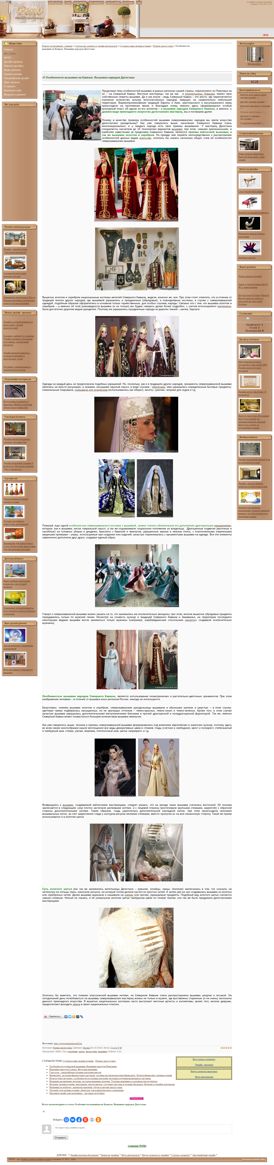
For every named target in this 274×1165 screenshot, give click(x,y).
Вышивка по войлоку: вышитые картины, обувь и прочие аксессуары (85, 1087)
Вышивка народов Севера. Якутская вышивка (73, 1069)
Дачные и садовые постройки (250, 117)
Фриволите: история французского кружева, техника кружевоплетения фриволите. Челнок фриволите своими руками (110, 1075)
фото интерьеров (96, 2)
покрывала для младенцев (91, 389)
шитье (82, 1051)
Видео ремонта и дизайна (155, 1155)
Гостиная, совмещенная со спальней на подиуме (17, 368)
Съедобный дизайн (250, 123)
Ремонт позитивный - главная (57, 46)
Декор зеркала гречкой (250, 276)
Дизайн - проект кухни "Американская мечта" (15, 251)
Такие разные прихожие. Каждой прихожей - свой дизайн (251, 156)
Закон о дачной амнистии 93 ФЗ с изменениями (253, 286)
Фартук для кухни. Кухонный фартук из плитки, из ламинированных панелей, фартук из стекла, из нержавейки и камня (253, 421)
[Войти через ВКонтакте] (72, 1120)
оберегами (158, 386)
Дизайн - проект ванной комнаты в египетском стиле (252, 485)
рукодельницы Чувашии (200, 93)
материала (224, 306)
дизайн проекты (55, 2)
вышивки (177, 128)
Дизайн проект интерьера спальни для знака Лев (16, 440)
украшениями (222, 525)
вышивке (68, 804)
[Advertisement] (19, 164)
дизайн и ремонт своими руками (36, 1159)
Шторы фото (254, 63)
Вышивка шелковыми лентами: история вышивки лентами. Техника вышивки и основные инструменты (103, 1081)
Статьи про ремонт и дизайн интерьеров (96, 46)
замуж (76, 1004)
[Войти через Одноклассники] (98, 1120)
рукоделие (73, 1051)
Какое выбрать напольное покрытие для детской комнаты (16, 584)
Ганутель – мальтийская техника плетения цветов (75, 1072)
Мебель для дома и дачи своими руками (253, 96)
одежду (129, 894)
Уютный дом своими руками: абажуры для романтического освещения (86, 1090)
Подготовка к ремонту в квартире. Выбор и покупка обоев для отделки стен (17, 404)
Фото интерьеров (130, 1155)
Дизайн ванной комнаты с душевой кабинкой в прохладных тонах (16, 355)
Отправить (61, 1137)
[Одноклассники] (74, 1016)
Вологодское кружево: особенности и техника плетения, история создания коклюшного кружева (100, 1078)
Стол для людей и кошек (250, 191)
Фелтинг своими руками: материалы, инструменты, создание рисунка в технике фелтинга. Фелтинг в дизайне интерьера (112, 1084)
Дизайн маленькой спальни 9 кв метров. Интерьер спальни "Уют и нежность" (18, 466)
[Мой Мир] (78, 1016)
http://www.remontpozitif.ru (68, 1043)
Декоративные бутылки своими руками (15, 500)
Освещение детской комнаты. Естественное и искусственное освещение (19, 611)
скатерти (190, 619)
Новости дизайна (110, 1155)
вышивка (102, 1051)
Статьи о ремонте (180, 1155)
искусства (145, 137)
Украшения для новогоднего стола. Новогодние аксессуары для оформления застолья (19, 546)
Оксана (86, 1048)
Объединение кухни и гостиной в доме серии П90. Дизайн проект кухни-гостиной (252, 366)
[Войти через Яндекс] (85, 1120)
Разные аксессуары (163, 46)
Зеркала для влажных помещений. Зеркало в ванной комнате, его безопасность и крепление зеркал (254, 512)
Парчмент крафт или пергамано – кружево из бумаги (77, 1093)
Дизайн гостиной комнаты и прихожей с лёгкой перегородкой (18, 325)
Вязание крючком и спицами (255, 106)
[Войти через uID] (66, 1120)
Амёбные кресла (246, 257)
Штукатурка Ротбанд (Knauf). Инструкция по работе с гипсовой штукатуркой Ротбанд (253, 300)
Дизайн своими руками (252, 102)
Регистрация (128, 2)
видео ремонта (80, 2)
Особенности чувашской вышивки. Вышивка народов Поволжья (83, 1066)
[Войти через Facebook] (79, 1120)
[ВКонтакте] (66, 1016)
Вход (139, 2)
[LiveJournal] (82, 1016)
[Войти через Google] (92, 1120)
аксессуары (91, 1051)
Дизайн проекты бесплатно (84, 1155)
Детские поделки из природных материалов (15, 522)
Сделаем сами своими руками (135, 46)
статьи (67, 2)
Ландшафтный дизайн (203, 1155)
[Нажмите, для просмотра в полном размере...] (136, 220)
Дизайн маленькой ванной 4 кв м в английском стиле (254, 461)
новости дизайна (113, 2)
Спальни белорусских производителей (14, 275)
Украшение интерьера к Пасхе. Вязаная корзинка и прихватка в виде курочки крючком (19, 300)
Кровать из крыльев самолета (253, 212)
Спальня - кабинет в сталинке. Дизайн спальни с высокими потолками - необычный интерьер (18, 340)
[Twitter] (70, 1016)
